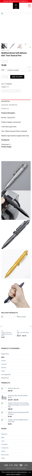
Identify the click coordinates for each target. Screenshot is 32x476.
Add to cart (17, 77)
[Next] (27, 27)
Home (3, 50)
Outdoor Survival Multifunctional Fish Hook (6, 334)
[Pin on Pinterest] (15, 90)
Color (2, 70)
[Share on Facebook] (6, 90)
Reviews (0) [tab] (5, 108)
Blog (2, 437)
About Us (4, 434)
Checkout (4, 444)
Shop (3, 458)
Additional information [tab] (9, 105)
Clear (29, 67)
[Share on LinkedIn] (19, 90)
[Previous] (4, 27)
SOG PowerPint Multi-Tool (23, 333)
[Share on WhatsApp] (3, 90)
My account (5, 454)
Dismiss (23, 474)
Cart (2, 441)
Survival (3, 364)
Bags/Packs (5, 354)
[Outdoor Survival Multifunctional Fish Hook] (8, 322)
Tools (3, 371)
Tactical (3, 367)
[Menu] (2, 6)
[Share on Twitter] (9, 90)
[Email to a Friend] (12, 90)
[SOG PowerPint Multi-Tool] (24, 322)
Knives (3, 360)
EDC (8, 50)
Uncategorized (6, 374)
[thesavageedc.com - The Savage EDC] (16, 6)
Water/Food (5, 378)
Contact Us (4, 448)
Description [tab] (5, 101)
